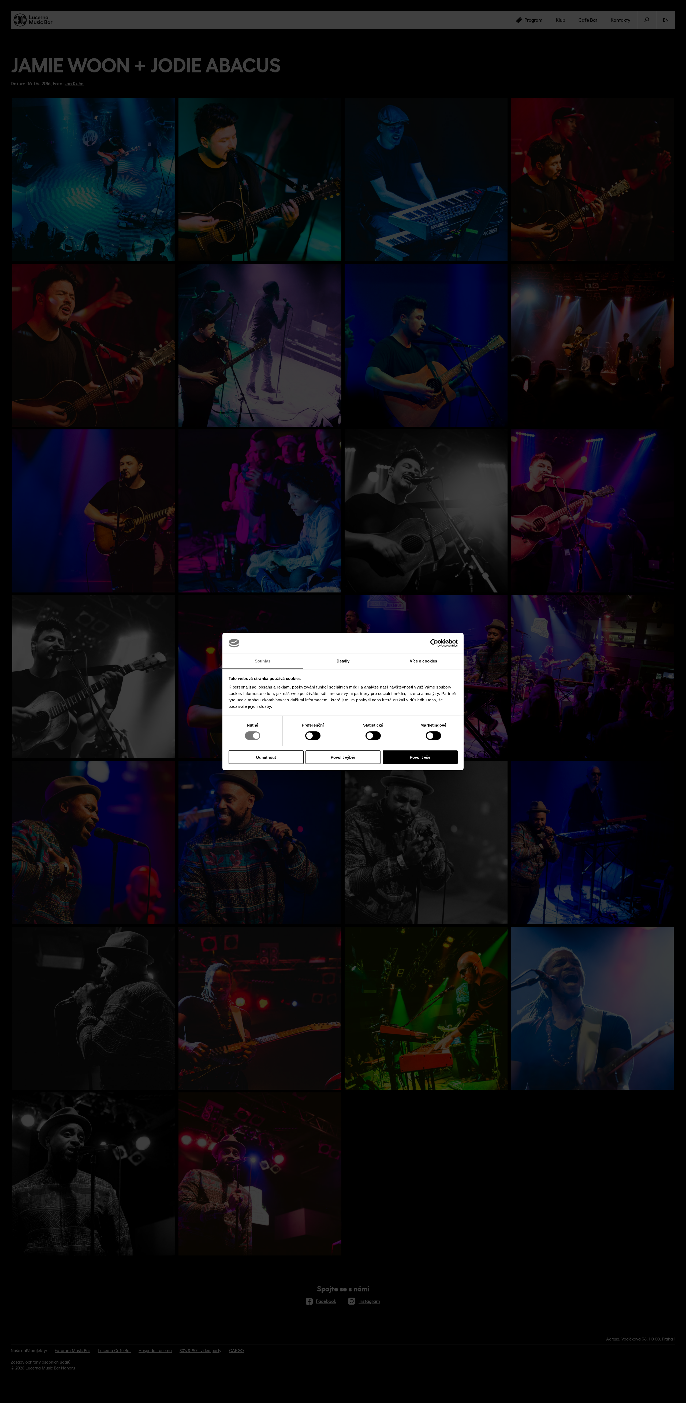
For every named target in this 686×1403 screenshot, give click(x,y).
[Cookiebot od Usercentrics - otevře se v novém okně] (434, 643)
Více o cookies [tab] (423, 660)
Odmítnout (266, 757)
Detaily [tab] (343, 660)
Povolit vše (420, 757)
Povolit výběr (343, 757)
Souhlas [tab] (262, 660)
